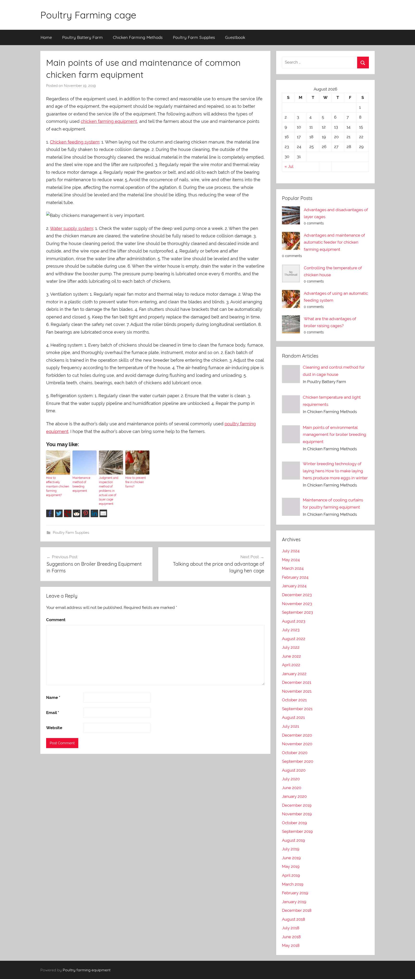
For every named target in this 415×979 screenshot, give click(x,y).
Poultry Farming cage (88, 15)
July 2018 (290, 927)
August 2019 (293, 840)
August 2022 (293, 638)
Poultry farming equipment (86, 969)
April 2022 (291, 664)
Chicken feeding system (74, 141)
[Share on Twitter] (59, 513)
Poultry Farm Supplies (194, 37)
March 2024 (293, 568)
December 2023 (297, 594)
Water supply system (71, 228)
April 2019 (291, 875)
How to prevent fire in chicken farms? (135, 482)
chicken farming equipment (109, 121)
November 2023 (297, 603)
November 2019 (297, 813)
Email (52, 712)
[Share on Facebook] (50, 513)
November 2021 (296, 691)
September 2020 (297, 761)
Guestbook (235, 37)
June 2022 (291, 656)
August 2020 (293, 770)
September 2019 (297, 831)
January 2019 (294, 901)
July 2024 (290, 550)
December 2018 (296, 910)
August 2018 (293, 919)
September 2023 (297, 612)
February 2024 (295, 577)
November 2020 (297, 743)
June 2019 (291, 857)
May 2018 (290, 945)
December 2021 (296, 682)
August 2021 (293, 717)
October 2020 (294, 752)
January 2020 (294, 796)
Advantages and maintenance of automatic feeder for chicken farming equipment (334, 242)
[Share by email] (103, 513)
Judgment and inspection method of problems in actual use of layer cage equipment (108, 490)
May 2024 (291, 559)
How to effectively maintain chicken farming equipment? (57, 486)
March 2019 (292, 884)
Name (53, 697)
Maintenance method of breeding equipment (81, 484)
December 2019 (296, 805)
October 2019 (294, 822)
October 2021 (294, 699)
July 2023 (290, 629)
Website (54, 727)
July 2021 (290, 726)
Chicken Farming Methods (138, 37)
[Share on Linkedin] (94, 513)
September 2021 (297, 708)
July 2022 (290, 647)
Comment (56, 619)
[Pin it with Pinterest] (85, 513)
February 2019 (295, 892)
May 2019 (290, 866)
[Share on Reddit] (76, 513)
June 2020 (291, 787)
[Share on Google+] (68, 513)
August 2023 (293, 621)
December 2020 (297, 735)
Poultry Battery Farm (82, 37)
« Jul (289, 166)
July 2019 (290, 849)
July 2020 (291, 778)
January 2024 (294, 585)
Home (46, 37)
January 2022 (294, 673)
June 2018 (291, 936)
